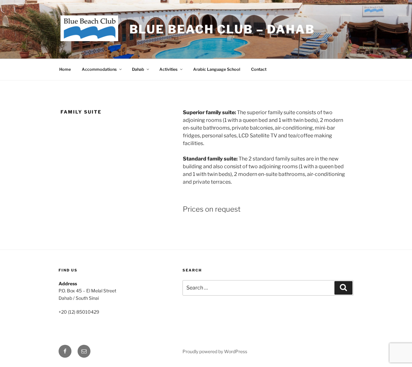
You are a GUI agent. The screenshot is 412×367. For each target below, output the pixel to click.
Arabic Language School (216, 69)
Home (65, 69)
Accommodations (99, 69)
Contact (259, 69)
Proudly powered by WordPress (215, 351)
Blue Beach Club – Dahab (222, 29)
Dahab (138, 69)
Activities (168, 69)
